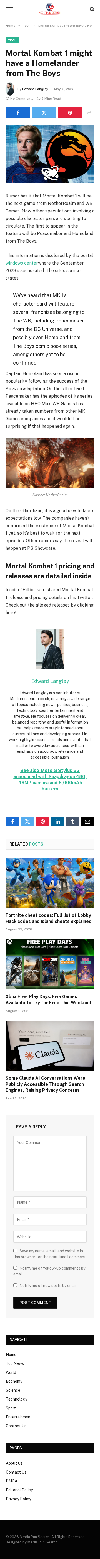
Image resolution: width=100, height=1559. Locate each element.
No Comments (22, 99)
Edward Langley (35, 89)
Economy (14, 1381)
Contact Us (16, 1426)
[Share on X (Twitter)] (44, 112)
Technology (16, 1399)
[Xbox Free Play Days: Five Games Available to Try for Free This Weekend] (50, 964)
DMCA (12, 1481)
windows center (22, 263)
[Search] (91, 9)
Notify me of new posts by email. (48, 1285)
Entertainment (19, 1417)
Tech (12, 40)
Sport (11, 1408)
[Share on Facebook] (18, 112)
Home (11, 1354)
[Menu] (9, 9)
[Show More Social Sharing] (89, 112)
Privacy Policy (18, 1499)
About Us (14, 1463)
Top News (15, 1363)
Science (13, 1390)
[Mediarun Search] (50, 9)
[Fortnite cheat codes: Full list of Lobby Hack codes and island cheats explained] (50, 883)
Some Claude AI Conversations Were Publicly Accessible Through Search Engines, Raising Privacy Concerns (45, 1084)
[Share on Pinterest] (70, 112)
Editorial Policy (19, 1490)
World (11, 1372)
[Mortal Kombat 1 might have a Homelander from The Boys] (50, 154)
